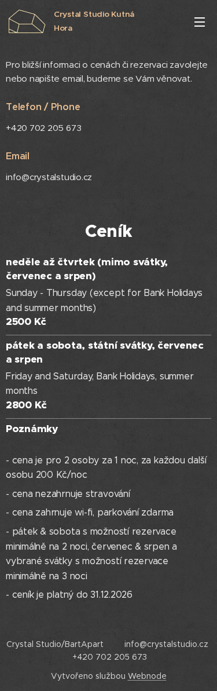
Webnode (147, 676)
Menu (199, 21)
